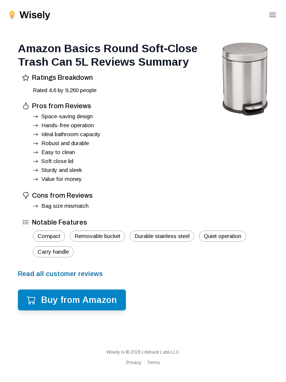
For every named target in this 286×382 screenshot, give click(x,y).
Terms (153, 362)
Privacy (133, 362)
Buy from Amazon (79, 300)
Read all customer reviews (60, 274)
